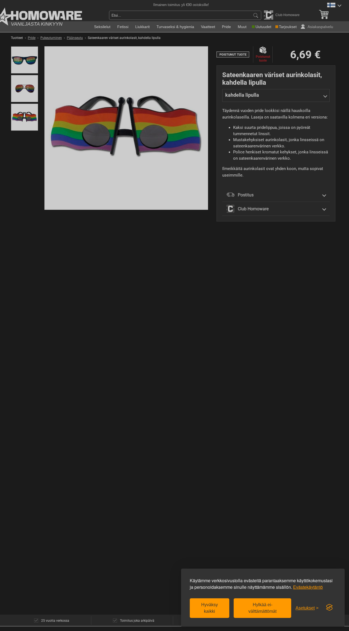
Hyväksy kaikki (209, 608)
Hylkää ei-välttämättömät (262, 608)
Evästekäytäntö (308, 587)
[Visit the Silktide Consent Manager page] (329, 607)
